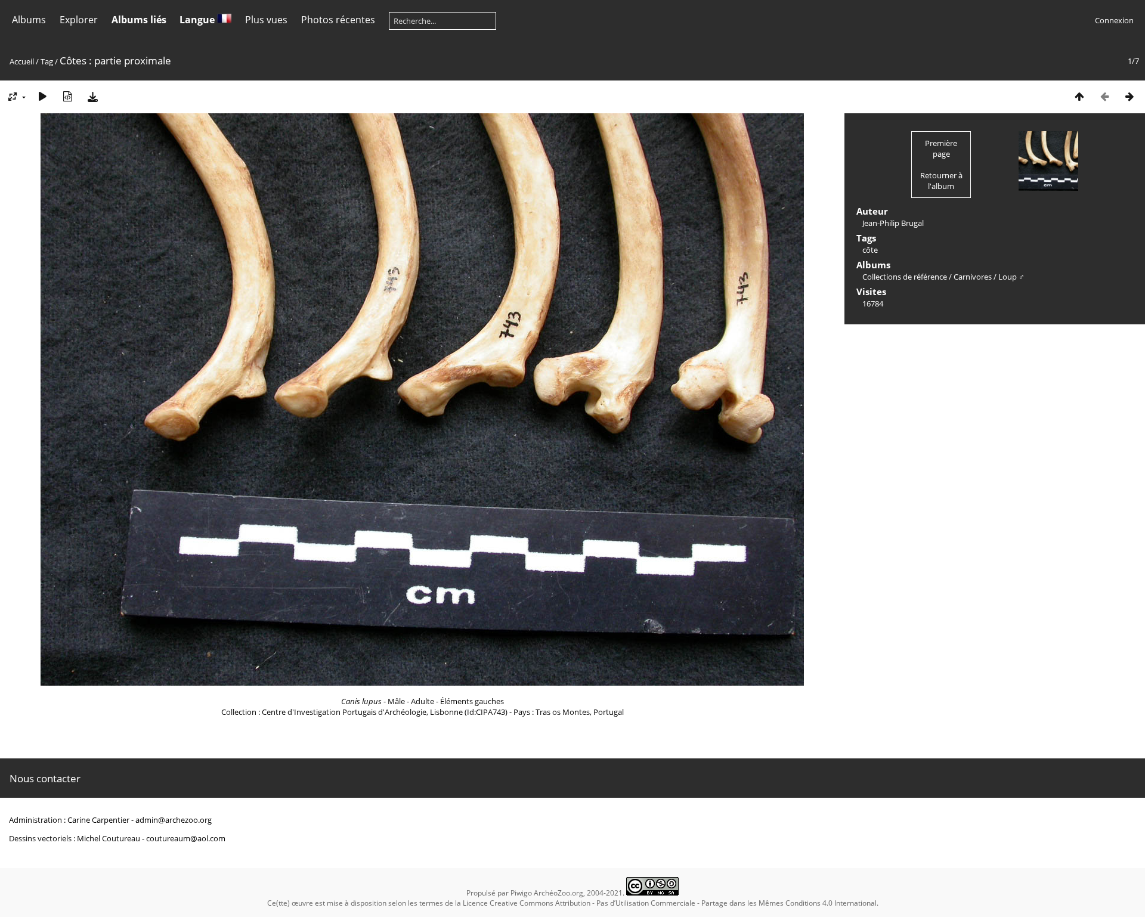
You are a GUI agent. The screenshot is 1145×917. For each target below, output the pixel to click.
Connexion (1114, 20)
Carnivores (973, 276)
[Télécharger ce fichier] (92, 96)
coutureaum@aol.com (185, 838)
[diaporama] (42, 96)
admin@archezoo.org (173, 819)
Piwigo (521, 893)
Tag (47, 61)
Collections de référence (904, 276)
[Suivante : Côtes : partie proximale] (1129, 96)
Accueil (22, 61)
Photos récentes (338, 19)
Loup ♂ (1011, 276)
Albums (29, 19)
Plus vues (266, 19)
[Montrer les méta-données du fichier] (67, 96)
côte (870, 249)
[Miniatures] (1079, 96)
